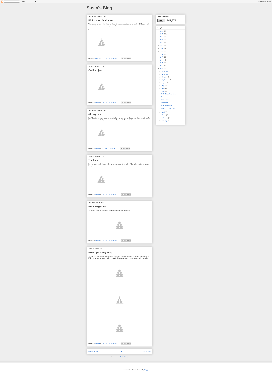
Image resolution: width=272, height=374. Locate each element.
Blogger (146, 370)
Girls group (94, 114)
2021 (162, 45)
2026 (162, 31)
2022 (162, 42)
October (164, 77)
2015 (162, 63)
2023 (162, 40)
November (165, 74)
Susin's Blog (99, 8)
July (163, 86)
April (163, 112)
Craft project (95, 70)
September (165, 80)
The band (93, 160)
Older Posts (146, 351)
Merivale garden (97, 206)
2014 (162, 66)
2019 (162, 51)
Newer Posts (93, 351)
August (164, 83)
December (165, 71)
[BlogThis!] (124, 58)
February (165, 118)
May (163, 91)
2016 (162, 60)
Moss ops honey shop (100, 252)
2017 (162, 57)
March (164, 115)
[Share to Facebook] (128, 58)
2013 (162, 69)
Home (120, 351)
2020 (162, 48)
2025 (162, 34)
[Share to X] (126, 58)
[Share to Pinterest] (130, 58)
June (163, 88)
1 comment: (113, 148)
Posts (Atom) (124, 357)
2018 (162, 54)
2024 (162, 37)
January (164, 121)
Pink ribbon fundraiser (100, 20)
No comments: (113, 58)
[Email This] (122, 58)
